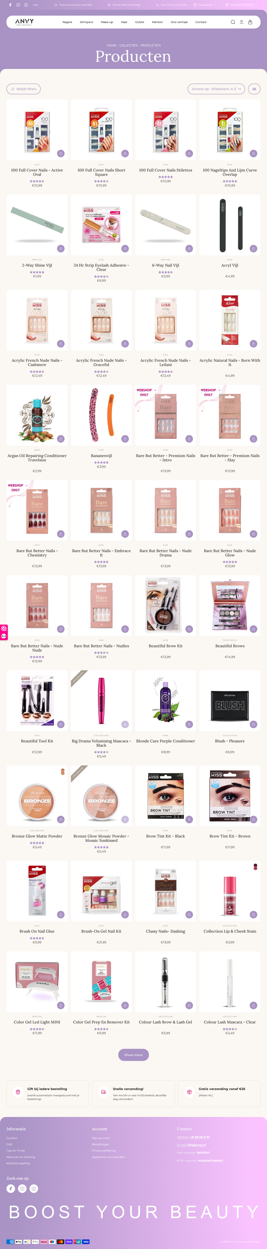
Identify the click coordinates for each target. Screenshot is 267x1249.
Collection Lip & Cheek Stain (230, 931)
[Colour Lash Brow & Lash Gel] (165, 981)
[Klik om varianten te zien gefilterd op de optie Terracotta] (63, 770)
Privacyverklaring (104, 1150)
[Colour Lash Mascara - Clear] (229, 981)
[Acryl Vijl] (229, 225)
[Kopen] (61, 153)
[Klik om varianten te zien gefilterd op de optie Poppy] (255, 868)
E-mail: (191, 1145)
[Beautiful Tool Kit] (37, 700)
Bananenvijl (101, 455)
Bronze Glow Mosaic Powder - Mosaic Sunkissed (101, 838)
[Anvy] (24, 22)
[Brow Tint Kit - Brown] (229, 795)
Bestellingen (100, 1144)
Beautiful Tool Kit (37, 740)
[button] (233, 22)
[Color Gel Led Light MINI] (37, 981)
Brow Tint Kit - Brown (230, 836)
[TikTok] (26, 5)
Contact (201, 22)
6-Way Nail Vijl (165, 265)
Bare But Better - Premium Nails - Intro (165, 457)
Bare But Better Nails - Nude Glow (230, 552)
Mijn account (101, 1138)
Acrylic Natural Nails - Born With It (230, 362)
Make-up (107, 22)
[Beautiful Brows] (229, 605)
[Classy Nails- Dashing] (165, 891)
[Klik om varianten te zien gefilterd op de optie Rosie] (255, 865)
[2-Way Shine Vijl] (37, 225)
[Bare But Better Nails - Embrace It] (101, 510)
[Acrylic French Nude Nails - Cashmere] (37, 320)
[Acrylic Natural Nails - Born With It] (229, 320)
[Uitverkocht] (125, 724)
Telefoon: (193, 1137)
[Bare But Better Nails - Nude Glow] (229, 510)
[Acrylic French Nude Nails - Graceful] (101, 320)
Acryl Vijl (229, 265)
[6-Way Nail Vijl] (165, 225)
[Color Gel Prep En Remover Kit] (101, 981)
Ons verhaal (179, 22)
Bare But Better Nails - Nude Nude (37, 648)
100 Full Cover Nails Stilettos (165, 170)
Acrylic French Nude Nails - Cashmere (37, 362)
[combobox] (205, 4)
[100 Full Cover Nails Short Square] (101, 129)
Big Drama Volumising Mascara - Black (101, 743)
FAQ (9, 1144)
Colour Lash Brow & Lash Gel (165, 1022)
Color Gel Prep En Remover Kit (101, 1022)
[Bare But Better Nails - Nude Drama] (165, 510)
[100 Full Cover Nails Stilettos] (165, 129)
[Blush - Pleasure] (229, 700)
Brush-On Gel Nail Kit (101, 931)
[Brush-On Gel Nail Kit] (101, 891)
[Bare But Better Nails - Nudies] (101, 605)
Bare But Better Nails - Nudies (101, 645)
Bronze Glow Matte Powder (37, 836)
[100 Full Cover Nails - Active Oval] (37, 129)
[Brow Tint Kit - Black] (165, 795)
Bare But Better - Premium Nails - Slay (230, 457)
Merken (157, 22)
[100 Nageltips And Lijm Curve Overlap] (229, 129)
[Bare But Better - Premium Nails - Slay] (229, 415)
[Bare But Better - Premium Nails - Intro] (165, 415)
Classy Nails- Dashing (165, 931)
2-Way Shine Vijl (37, 265)
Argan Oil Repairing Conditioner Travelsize (37, 457)
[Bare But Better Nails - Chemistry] (37, 510)
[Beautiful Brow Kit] (165, 605)
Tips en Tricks (15, 1150)
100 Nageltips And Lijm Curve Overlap (230, 172)
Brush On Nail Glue (37, 931)
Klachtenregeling (18, 1163)
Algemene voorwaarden (108, 1157)
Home (111, 45)
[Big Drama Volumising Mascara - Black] (101, 700)
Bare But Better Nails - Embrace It (101, 552)
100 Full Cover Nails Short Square (101, 172)
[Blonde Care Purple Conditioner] (165, 700)
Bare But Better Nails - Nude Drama (166, 552)
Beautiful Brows (230, 645)
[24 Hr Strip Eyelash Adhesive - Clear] (101, 225)
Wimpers (86, 22)
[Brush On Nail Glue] (37, 891)
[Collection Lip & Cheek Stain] (229, 891)
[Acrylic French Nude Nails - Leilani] (165, 320)
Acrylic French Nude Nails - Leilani (165, 362)
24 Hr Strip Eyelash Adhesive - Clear (101, 267)
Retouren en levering (20, 1157)
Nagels (67, 22)
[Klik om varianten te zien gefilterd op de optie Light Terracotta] (63, 773)
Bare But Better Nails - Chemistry (37, 552)
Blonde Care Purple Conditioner (165, 740)
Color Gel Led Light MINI (37, 1022)
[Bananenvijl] (101, 415)
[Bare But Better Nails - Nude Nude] (37, 605)
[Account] (241, 22)
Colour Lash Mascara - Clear (230, 1022)
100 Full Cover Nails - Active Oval (37, 172)
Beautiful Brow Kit (166, 645)
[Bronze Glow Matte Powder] (37, 795)
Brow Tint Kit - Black (165, 836)
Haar (124, 22)
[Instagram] (18, 5)
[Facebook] (10, 5)
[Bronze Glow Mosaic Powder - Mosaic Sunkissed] (101, 795)
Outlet (139, 22)
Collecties (128, 45)
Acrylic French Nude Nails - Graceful (101, 362)
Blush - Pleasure (230, 740)
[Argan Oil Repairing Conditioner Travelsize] (37, 415)
